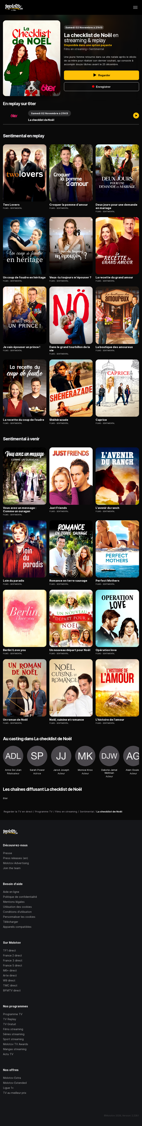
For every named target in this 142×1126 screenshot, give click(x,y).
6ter (5, 798)
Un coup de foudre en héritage (24, 277)
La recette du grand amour (114, 277)
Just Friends (58, 508)
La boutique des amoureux (114, 347)
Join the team (12, 868)
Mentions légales (14, 902)
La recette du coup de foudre (23, 419)
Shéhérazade (58, 419)
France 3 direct (12, 960)
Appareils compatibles (17, 926)
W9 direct (9, 980)
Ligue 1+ (8, 1088)
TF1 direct (9, 950)
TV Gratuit (9, 1024)
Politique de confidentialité (20, 897)
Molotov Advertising (16, 863)
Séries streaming (13, 1034)
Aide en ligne (11, 892)
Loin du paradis (13, 580)
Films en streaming (75, 49)
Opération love (106, 650)
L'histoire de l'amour (110, 719)
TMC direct (10, 985)
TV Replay (9, 1019)
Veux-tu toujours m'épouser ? (70, 277)
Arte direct (10, 975)
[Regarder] (136, 116)
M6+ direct (10, 970)
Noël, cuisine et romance (66, 719)
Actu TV (8, 1054)
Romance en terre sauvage (68, 580)
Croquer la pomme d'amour (68, 204)
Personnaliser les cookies (19, 916)
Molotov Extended (15, 1083)
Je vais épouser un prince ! (21, 347)
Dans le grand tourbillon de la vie (69, 348)
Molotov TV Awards (15, 1044)
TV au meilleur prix (14, 1093)
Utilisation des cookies (17, 907)
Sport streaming (13, 1039)
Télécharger (10, 921)
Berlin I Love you (14, 650)
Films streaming (13, 1029)
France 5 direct (12, 965)
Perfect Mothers (107, 580)
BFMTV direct (12, 990)
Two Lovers (11, 204)
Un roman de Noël (15, 719)
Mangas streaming (14, 1049)
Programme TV (12, 1014)
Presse (7, 853)
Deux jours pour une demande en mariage (116, 206)
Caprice (101, 419)
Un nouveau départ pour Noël (69, 650)
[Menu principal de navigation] (135, 7)
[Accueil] (13, 7)
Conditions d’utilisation (17, 911)
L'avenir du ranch (107, 508)
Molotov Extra (12, 1078)
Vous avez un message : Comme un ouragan (19, 509)
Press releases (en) (15, 858)
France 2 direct (12, 955)
